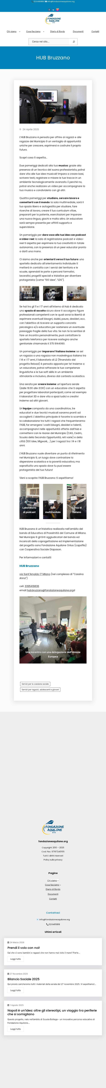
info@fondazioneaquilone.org (54, 919)
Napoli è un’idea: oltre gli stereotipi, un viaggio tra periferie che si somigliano (52, 1012)
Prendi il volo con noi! (23, 948)
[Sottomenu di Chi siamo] (19, 31)
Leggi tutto (15, 959)
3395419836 (32, 586)
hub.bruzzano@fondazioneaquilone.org (50, 590)
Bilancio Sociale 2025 (23, 979)
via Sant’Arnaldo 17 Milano (34, 574)
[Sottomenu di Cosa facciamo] (43, 31)
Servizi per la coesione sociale (35, 684)
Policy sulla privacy (53, 859)
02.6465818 (54, 924)
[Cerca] (73, 41)
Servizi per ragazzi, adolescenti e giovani (40, 689)
